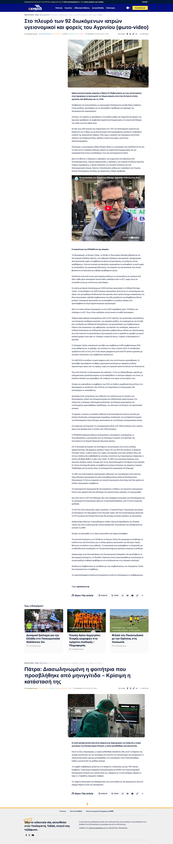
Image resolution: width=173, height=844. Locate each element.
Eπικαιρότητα (56, 34)
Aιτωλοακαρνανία (45, 34)
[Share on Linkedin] (128, 595)
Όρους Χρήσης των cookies (93, 2)
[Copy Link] (133, 34)
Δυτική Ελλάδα (73, 34)
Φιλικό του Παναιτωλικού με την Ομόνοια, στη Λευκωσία (127, 638)
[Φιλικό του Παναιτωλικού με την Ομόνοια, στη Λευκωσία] (129, 620)
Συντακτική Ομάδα (30, 34)
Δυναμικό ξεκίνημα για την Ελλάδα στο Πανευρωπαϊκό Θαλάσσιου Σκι (43, 638)
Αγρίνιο (64, 34)
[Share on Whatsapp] (123, 595)
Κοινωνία (63, 688)
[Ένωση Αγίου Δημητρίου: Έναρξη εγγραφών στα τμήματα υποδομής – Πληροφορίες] (86, 620)
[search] (122, 8)
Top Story (74, 630)
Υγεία (81, 34)
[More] (136, 34)
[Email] (132, 595)
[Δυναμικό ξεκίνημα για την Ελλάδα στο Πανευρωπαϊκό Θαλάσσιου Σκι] (43, 620)
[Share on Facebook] (127, 34)
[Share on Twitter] (130, 34)
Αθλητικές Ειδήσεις (34, 628)
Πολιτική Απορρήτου (71, 2)
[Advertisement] (43, 70)
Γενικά (46, 628)
